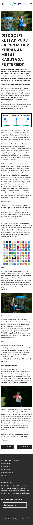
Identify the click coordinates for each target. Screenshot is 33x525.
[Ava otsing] (25, 3)
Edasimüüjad (5, 463)
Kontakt (4, 475)
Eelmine (7, 447)
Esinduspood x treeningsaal (10, 460)
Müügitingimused (7, 469)
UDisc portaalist (22, 434)
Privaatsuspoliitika (7, 472)
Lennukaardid (5, 466)
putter (25, 205)
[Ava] (2, 3)
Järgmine (24, 447)
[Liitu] (29, 505)
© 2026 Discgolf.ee (7, 517)
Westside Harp (6, 333)
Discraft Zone (16, 333)
